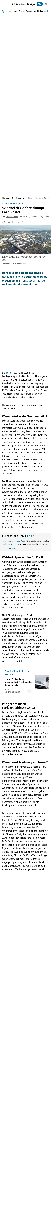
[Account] (46, 4)
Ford (30, 197)
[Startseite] (23, 4)
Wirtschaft (19, 197)
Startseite (6, 197)
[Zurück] (3, 11)
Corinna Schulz (12, 216)
